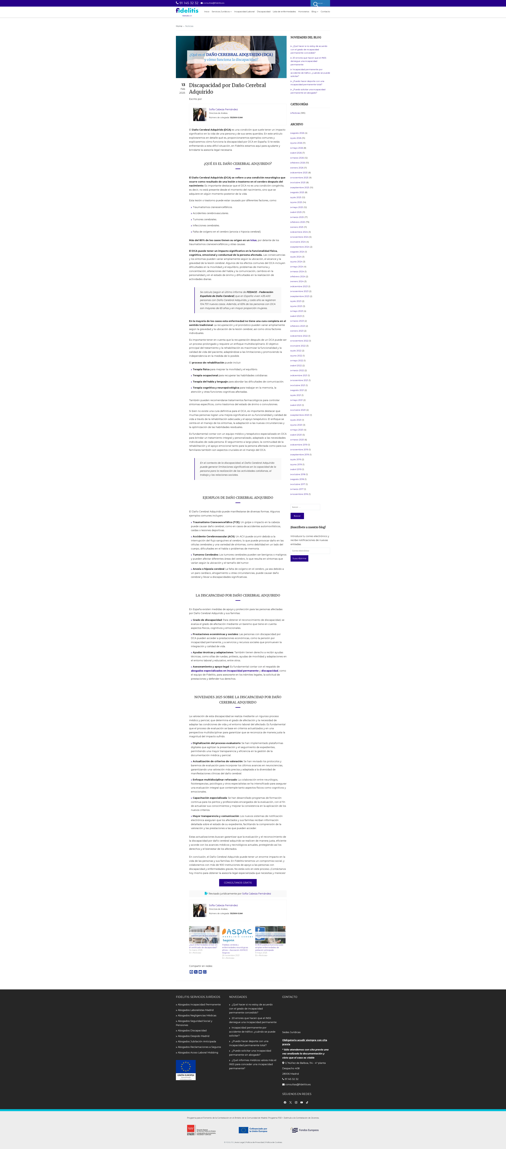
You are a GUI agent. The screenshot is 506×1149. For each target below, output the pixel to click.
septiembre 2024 (300, 247)
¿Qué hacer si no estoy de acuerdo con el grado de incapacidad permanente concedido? (309, 49)
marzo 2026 (298, 158)
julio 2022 (296, 350)
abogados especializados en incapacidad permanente (225, 670)
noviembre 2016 (300, 494)
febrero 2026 (298, 162)
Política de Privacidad (255, 1142)
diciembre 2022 (300, 336)
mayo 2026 (297, 148)
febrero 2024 (298, 276)
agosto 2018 (298, 479)
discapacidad (269, 670)
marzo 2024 (298, 271)
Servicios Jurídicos (221, 11)
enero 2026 (297, 167)
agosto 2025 (298, 192)
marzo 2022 (298, 370)
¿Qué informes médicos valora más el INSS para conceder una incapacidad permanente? (252, 1064)
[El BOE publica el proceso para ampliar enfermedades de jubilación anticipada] (270, 935)
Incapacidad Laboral (244, 11)
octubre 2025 (299, 182)
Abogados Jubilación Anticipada (197, 1041)
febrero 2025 (298, 222)
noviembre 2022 (300, 340)
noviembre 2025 (300, 177)
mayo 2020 (297, 430)
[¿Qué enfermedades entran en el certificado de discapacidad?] (204, 935)
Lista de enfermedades (284, 11)
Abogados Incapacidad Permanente (199, 1004)
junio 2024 (297, 261)
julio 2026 (296, 138)
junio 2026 (297, 143)
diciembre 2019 (299, 444)
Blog (314, 11)
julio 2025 (296, 197)
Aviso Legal (239, 1142)
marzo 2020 (298, 439)
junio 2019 (297, 464)
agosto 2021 (298, 390)
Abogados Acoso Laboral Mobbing (198, 1052)
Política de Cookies (273, 1142)
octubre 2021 (298, 385)
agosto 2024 (298, 251)
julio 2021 (296, 395)
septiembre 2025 (300, 187)
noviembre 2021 (300, 380)
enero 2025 (297, 227)
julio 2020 (296, 420)
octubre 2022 (299, 345)
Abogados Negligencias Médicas (197, 1015)
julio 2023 (296, 301)
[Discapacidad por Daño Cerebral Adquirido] (231, 56)
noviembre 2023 (300, 291)
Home (179, 26)
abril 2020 (297, 435)
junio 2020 (297, 425)
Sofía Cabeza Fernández (256, 893)
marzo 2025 (298, 217)
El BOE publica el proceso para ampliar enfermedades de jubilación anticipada (269, 947)
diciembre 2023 (300, 286)
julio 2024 (296, 256)
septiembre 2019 (300, 454)
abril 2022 (297, 365)
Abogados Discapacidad (192, 1030)
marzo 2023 (298, 321)
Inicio (206, 11)
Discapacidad (263, 11)
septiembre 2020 (300, 415)
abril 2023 (297, 316)
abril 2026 (297, 153)
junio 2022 (297, 355)
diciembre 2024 (300, 232)
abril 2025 (297, 212)
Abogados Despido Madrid (193, 1036)
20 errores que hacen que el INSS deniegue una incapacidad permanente (308, 61)
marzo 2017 (297, 489)
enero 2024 (298, 281)
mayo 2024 (297, 266)
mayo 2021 (297, 400)
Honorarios (303, 11)
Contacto (325, 11)
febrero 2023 (298, 326)
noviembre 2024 (300, 237)
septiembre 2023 (300, 296)
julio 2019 (296, 459)
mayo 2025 (297, 207)
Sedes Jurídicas (291, 1032)
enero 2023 (297, 331)
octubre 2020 (299, 410)
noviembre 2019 (300, 449)
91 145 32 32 (188, 3)
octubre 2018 (298, 474)
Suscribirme (299, 558)
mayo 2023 (297, 311)
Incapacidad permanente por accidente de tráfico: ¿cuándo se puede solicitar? (310, 72)
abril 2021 (296, 405)
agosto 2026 (298, 133)
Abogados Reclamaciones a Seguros (199, 1047)
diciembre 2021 (299, 375)
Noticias (189, 26)
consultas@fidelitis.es (213, 3)
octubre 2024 (299, 242)
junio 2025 (297, 202)
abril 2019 (296, 469)
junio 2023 (297, 306)
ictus (253, 240)
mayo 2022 (297, 360)
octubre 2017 (298, 484)
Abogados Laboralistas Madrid (196, 1010)
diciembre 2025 (300, 172)
